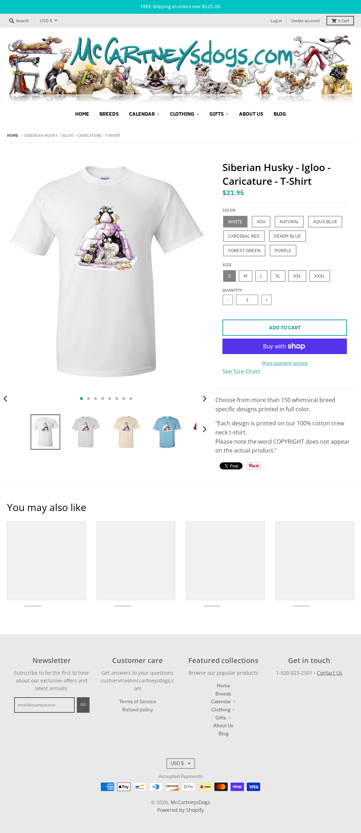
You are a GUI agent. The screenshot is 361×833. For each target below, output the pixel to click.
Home (12, 135)
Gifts (220, 718)
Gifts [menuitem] (216, 114)
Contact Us (329, 672)
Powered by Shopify (180, 810)
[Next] (204, 398)
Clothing (221, 709)
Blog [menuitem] (280, 114)
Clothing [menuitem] (182, 114)
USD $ (46, 21)
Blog (223, 733)
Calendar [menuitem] (142, 114)
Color (228, 210)
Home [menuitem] (82, 114)
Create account (305, 20)
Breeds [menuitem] (109, 114)
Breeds (223, 694)
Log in (276, 20)
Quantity (232, 290)
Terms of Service (137, 701)
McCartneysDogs (190, 802)
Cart (343, 20)
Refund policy (137, 709)
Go (83, 704)
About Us (223, 725)
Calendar (221, 701)
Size (227, 264)
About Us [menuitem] (251, 114)
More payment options (285, 363)
